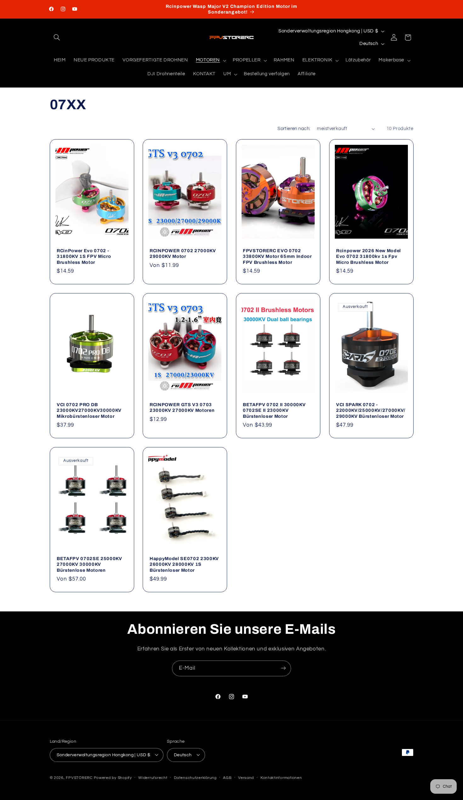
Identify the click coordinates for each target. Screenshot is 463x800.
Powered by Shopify (113, 777)
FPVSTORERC (79, 777)
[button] (57, 37)
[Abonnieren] (283, 668)
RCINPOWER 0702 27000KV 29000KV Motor (183, 253)
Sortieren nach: (293, 128)
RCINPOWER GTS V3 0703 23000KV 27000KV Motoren (182, 407)
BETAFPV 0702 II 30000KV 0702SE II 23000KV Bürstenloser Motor (274, 410)
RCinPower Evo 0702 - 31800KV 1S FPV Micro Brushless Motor (84, 256)
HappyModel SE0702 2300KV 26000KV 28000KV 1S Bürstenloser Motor (184, 564)
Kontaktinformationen (281, 778)
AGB (227, 778)
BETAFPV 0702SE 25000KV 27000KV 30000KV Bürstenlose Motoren (89, 564)
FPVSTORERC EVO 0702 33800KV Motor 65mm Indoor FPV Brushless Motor (277, 256)
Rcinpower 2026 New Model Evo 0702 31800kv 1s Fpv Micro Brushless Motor (368, 256)
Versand (246, 778)
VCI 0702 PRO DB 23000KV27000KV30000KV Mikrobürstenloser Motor (89, 410)
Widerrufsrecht (152, 778)
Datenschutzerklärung (195, 778)
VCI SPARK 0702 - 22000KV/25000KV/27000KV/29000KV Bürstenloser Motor (370, 410)
